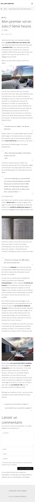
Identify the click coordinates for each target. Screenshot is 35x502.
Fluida (17, 496)
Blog (5, 9)
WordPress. (23, 496)
